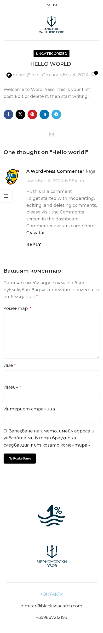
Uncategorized (51, 53)
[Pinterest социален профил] (32, 114)
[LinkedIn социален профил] (44, 114)
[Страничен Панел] (6, 196)
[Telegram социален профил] (56, 114)
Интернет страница (29, 409)
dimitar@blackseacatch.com (51, 606)
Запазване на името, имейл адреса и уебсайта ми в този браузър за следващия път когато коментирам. (49, 438)
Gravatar (35, 232)
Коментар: (17, 308)
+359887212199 (51, 617)
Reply (33, 244)
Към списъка (51, 134)
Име (10, 365)
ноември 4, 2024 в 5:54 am (56, 181)
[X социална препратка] (20, 114)
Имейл (12, 387)
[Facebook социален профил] (8, 114)
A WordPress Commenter (55, 171)
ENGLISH (51, 5)
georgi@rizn (26, 75)
